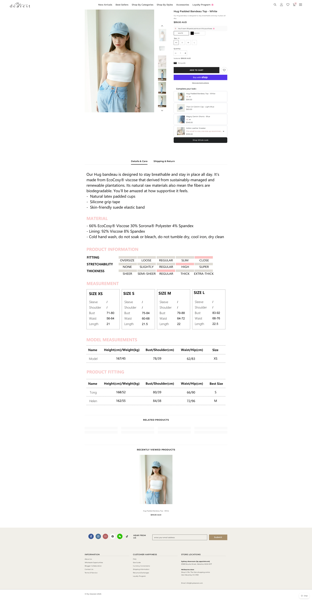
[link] (224, 70)
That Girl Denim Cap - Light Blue (200, 107)
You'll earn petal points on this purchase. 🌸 (196, 28)
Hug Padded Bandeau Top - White (200, 93)
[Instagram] (98, 536)
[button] (162, 26)
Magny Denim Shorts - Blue (198, 116)
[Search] (275, 4)
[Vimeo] (119, 536)
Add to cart (196, 70)
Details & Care (139, 161)
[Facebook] (91, 536)
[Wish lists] (287, 4)
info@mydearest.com (194, 583)
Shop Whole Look (200, 140)
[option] (119, 60)
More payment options (200, 83)
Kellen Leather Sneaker (196, 128)
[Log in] (281, 4)
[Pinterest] (112, 536)
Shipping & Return (164, 161)
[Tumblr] (105, 536)
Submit (218, 537)
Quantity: (177, 49)
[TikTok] (127, 536)
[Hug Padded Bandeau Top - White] (156, 481)
